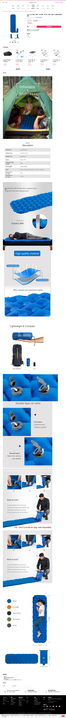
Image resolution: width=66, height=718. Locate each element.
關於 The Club (5, 698)
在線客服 (20, 705)
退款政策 (20, 702)
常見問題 (20, 703)
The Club (31, 2)
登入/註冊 (61, 2)
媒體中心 (4, 703)
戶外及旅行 (9, 11)
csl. (27, 698)
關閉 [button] (63, 716)
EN (43, 699)
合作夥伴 (35, 2)
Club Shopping (5, 11)
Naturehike (14, 685)
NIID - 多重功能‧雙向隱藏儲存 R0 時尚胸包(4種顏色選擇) (6, 60)
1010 (27, 700)
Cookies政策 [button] (4, 716)
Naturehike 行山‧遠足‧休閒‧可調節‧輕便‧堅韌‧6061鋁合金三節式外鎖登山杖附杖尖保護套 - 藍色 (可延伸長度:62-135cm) (19, 60)
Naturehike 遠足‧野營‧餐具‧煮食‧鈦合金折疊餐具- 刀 (44, 60)
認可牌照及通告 (36, 704)
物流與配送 (20, 698)
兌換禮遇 (12, 701)
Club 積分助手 (13, 702)
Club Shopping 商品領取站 (22, 701)
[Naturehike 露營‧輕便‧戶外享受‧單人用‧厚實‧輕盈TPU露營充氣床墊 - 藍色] (11, 36)
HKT (27, 702)
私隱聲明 (35, 698)
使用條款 (35, 700)
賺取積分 (12, 700)
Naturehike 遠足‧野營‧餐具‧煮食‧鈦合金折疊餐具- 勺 (56, 60)
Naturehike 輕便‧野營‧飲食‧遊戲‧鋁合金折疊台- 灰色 (31, 60)
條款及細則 (36, 701)
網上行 (28, 701)
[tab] (18, 69)
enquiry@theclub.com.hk (52, 701)
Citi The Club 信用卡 (6, 702)
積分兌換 (12, 704)
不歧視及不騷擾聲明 (37, 702)
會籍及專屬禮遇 (13, 698)
